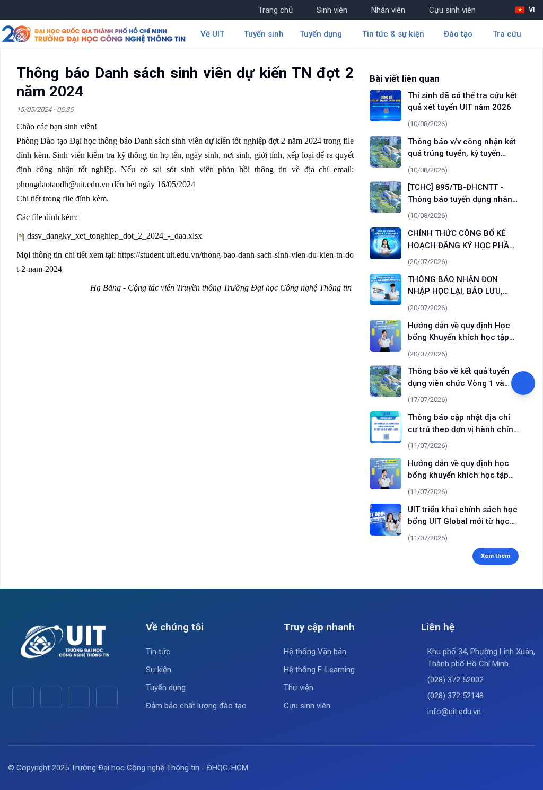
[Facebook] (23, 697)
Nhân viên (388, 10)
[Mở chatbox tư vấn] (523, 383)
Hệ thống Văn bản (315, 651)
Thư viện (298, 687)
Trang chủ (275, 10)
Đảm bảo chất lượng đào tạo (196, 705)
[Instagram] (79, 697)
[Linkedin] (107, 697)
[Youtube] (51, 697)
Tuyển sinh (264, 34)
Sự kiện (158, 669)
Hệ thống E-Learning (319, 669)
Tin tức (158, 651)
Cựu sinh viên (452, 10)
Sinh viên (332, 10)
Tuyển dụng (166, 687)
